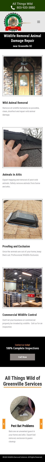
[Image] (22, 408)
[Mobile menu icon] (38, 21)
